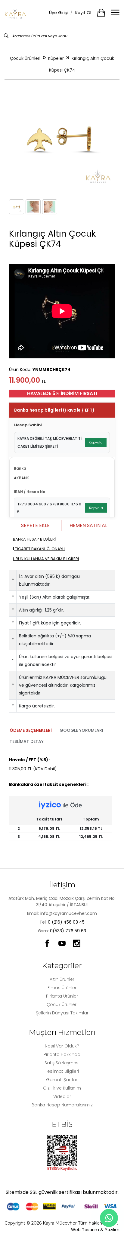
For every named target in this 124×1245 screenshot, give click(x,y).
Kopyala (96, 442)
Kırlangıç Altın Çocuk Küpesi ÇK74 (81, 64)
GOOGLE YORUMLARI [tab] (81, 730)
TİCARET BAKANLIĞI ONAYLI (39, 549)
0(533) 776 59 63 (68, 931)
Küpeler (56, 58)
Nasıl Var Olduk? (62, 1046)
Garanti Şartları (62, 1080)
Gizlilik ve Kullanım (62, 1088)
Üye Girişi (58, 13)
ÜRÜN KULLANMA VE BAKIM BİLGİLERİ (46, 559)
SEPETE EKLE (35, 525)
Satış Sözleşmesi (62, 1063)
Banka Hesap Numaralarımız (62, 1105)
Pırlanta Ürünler (62, 996)
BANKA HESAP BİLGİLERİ (34, 539)
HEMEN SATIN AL (88, 525)
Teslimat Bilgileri (62, 1071)
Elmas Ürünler (62, 988)
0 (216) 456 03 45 (66, 922)
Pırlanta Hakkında (62, 1054)
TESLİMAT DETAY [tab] (27, 741)
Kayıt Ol (83, 13)
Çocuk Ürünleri (25, 58)
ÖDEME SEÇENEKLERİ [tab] (31, 730)
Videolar (62, 1096)
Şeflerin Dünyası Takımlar (62, 1013)
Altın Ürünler (62, 979)
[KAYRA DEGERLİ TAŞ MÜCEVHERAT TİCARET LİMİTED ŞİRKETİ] (15, 12)
